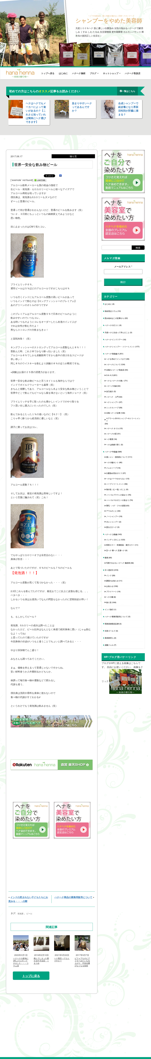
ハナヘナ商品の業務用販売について (73, 897)
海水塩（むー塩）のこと (116, 489)
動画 (106, 557)
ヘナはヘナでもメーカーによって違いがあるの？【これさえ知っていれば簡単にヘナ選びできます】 (36, 112)
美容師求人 (109, 638)
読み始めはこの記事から (114, 318)
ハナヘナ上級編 (111, 534)
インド (108, 575)
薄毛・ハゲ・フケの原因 (116, 505)
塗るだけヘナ (111, 527)
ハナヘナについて (113, 364)
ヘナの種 (109, 597)
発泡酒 (20, 913)
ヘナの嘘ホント (112, 462)
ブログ (93, 73)
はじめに (63, 73)
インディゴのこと (113, 539)
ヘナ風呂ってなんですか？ (61, 959)
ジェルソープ (111, 468)
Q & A (108, 375)
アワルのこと (111, 511)
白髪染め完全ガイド (114, 473)
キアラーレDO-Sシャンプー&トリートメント (123, 419)
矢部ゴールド (110, 630)
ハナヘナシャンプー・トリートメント (120, 346)
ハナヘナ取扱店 (132, 73)
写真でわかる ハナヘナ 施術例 (118, 563)
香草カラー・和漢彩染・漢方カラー (120, 545)
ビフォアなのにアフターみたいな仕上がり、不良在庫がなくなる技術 (82, 962)
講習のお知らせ (112, 580)
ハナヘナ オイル (112, 428)
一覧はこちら (128, 91)
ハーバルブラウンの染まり (116, 494)
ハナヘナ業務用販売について (116, 616)
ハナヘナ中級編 (111, 451)
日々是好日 (109, 570)
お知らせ (109, 586)
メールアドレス (123, 266)
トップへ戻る (47, 73)
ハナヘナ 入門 (112, 396)
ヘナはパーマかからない (116, 478)
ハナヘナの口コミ (112, 325)
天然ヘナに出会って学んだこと (117, 332)
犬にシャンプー (112, 521)
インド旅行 (109, 609)
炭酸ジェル (109, 645)
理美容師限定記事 (112, 623)
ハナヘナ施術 (78, 73)
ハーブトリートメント (115, 484)
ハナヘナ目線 (111, 386)
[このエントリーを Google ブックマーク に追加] (60, 175)
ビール (29, 913)
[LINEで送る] (39, 180)
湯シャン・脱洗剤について (116, 457)
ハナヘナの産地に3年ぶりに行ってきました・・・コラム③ (20, 962)
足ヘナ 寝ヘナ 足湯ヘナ (115, 550)
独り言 (108, 602)
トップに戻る (31, 976)
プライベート (111, 591)
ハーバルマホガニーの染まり (117, 500)
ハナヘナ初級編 (111, 353)
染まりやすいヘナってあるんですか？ (82, 106)
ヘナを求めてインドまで (116, 359)
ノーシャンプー (112, 516)
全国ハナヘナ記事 (113, 413)
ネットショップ (111, 73)
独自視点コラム (111, 311)
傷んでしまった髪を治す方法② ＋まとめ (41, 961)
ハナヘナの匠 (111, 433)
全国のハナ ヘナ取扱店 (115, 370)
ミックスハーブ (112, 407)
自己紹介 (109, 391)
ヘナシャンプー (112, 402)
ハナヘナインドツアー (113, 339)
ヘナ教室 (109, 439)
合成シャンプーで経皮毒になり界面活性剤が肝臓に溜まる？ (128, 108)
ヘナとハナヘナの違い (115, 380)
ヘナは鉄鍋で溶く (113, 444)
